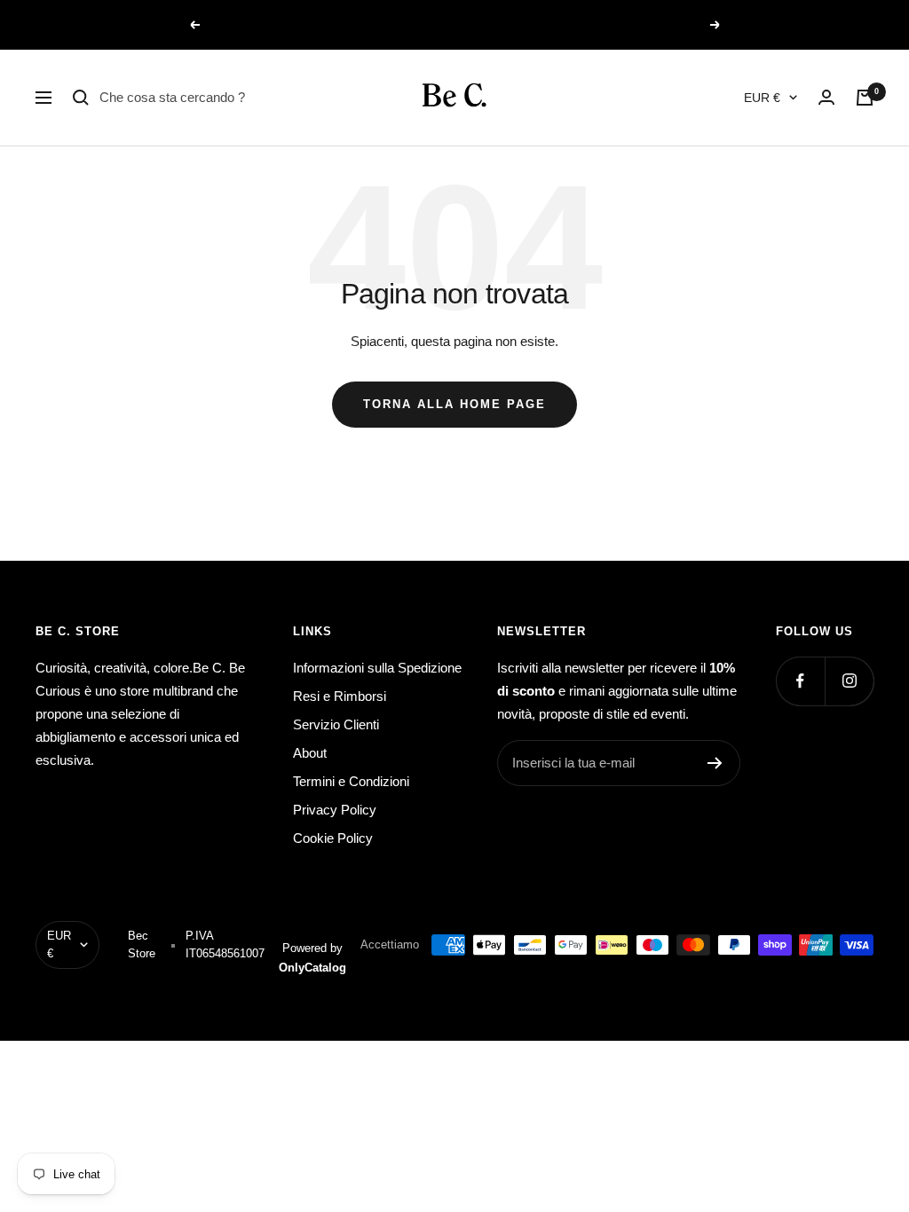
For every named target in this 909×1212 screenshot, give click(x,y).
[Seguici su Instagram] (849, 681)
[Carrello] (864, 98)
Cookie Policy (333, 838)
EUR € (762, 98)
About (310, 752)
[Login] (826, 97)
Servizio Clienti (336, 724)
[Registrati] (715, 763)
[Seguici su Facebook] (800, 681)
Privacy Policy (334, 809)
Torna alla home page (454, 404)
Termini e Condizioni (351, 781)
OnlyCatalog (312, 967)
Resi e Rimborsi (339, 696)
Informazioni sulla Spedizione (377, 667)
